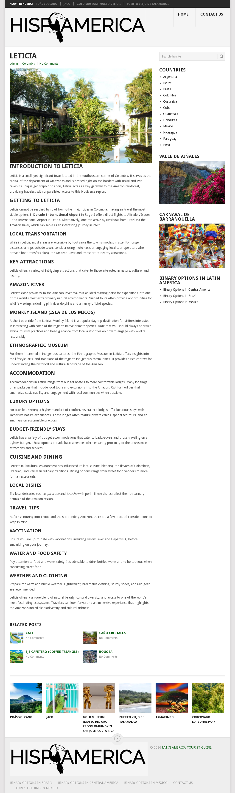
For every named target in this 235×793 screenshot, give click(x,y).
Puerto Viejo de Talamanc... (148, 3)
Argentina (170, 77)
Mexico (168, 126)
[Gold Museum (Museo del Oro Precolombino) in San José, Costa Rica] (99, 698)
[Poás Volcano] (26, 698)
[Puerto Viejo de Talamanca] (135, 698)
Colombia (28, 63)
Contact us (211, 14)
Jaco (67, 3)
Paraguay (169, 138)
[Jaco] (62, 698)
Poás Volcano (46, 3)
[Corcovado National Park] (208, 698)
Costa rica (170, 101)
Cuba (167, 107)
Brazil (167, 89)
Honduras (170, 120)
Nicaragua (170, 132)
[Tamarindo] (172, 698)
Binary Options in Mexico (180, 302)
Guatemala (170, 114)
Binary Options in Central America (186, 289)
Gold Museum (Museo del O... (99, 3)
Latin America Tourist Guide (186, 747)
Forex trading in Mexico (37, 788)
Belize (167, 83)
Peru (166, 145)
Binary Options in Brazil (179, 296)
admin (14, 63)
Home (183, 14)
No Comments (48, 63)
